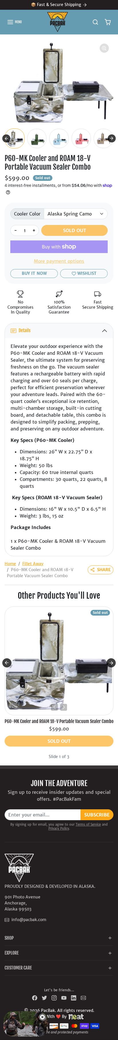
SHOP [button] (9, 938)
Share (104, 569)
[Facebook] (35, 997)
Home (10, 563)
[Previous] (54, 707)
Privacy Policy (58, 828)
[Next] (63, 707)
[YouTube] (64, 997)
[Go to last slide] (6, 138)
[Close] (42, 1017)
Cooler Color (27, 214)
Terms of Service (88, 824)
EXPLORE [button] (12, 953)
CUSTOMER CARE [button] (18, 968)
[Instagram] (54, 997)
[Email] (83, 997)
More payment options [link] (59, 261)
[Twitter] (44, 997)
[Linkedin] (73, 997)
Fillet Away (33, 563)
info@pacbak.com (28, 919)
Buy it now (34, 273)
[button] (14, 22)
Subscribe (97, 815)
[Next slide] (112, 138)
